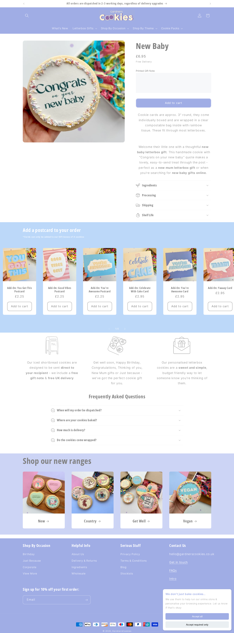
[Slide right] (125, 329)
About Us (78, 554)
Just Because (32, 560)
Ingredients (79, 567)
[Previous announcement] (24, 3)
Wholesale (79, 573)
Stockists (126, 573)
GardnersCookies (121, 631)
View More (30, 573)
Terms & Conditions (133, 560)
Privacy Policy (130, 554)
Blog (123, 567)
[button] (27, 15)
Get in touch (178, 562)
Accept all (197, 616)
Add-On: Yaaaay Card (220, 288)
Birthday (29, 554)
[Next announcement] (210, 3)
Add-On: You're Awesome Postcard (100, 289)
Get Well (139, 521)
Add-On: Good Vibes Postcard (59, 289)
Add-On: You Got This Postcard (19, 289)
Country (90, 521)
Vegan (188, 521)
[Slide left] (109, 329)
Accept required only (197, 624)
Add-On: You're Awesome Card (180, 289)
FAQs (173, 570)
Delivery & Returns (84, 560)
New (41, 521)
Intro (172, 578)
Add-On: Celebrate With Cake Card (139, 289)
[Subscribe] (86, 600)
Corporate (29, 567)
